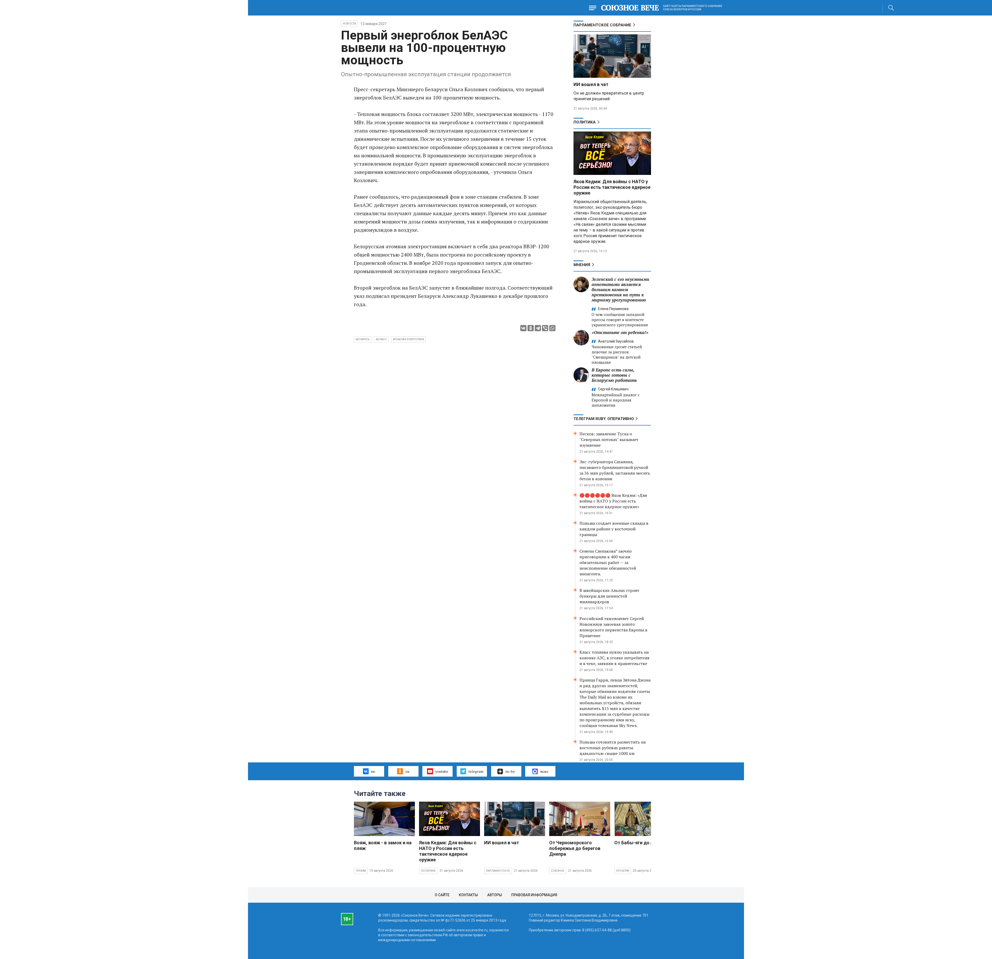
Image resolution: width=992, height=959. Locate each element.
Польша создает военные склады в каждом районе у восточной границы (613, 528)
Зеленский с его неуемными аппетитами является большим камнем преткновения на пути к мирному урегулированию (620, 289)
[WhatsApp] (552, 328)
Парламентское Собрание (602, 25)
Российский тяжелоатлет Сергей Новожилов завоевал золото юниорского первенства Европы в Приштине (613, 627)
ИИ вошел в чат (591, 84)
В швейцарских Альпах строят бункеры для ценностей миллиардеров (609, 596)
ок (407, 771)
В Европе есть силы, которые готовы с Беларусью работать (614, 375)
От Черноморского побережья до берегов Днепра (574, 848)
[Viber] (545, 328)
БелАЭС (381, 339)
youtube (441, 771)
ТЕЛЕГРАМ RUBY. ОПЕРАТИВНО (604, 418)
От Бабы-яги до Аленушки (643, 842)
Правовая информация (534, 895)
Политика (585, 122)
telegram (475, 771)
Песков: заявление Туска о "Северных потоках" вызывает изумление (608, 439)
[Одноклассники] (531, 328)
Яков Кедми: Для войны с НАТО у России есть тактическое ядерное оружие (612, 187)
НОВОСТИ (349, 23)
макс (544, 771)
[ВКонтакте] (523, 328)
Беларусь (363, 339)
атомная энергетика (408, 339)
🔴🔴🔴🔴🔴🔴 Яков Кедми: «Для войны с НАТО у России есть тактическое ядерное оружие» (613, 500)
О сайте (442, 895)
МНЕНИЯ (582, 264)
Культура (622, 870)
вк (373, 771)
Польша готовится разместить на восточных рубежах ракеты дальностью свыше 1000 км (612, 747)
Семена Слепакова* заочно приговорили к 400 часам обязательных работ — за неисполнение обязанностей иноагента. (607, 562)
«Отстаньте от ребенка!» (620, 332)
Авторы (494, 895)
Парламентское (498, 870)
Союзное (557, 870)
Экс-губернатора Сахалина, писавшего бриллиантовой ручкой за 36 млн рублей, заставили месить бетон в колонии (614, 470)
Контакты (468, 895)
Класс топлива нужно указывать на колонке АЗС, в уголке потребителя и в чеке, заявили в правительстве (614, 657)
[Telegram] (538, 328)
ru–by (510, 771)
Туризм (361, 870)
